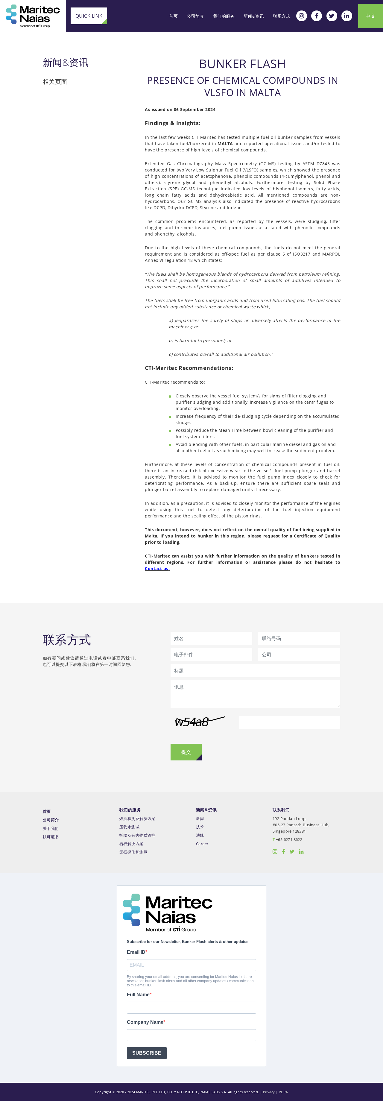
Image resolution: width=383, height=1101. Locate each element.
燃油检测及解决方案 (137, 818)
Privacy (269, 1092)
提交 (186, 752)
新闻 (200, 818)
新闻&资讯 (254, 16)
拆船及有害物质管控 (137, 835)
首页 (173, 16)
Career (202, 843)
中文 (371, 16)
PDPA (283, 1092)
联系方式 (281, 16)
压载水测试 (129, 827)
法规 (200, 835)
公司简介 (195, 16)
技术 (200, 827)
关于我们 (51, 828)
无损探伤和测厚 (133, 852)
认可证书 (51, 836)
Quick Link (88, 16)
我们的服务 (224, 16)
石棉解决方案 (131, 843)
